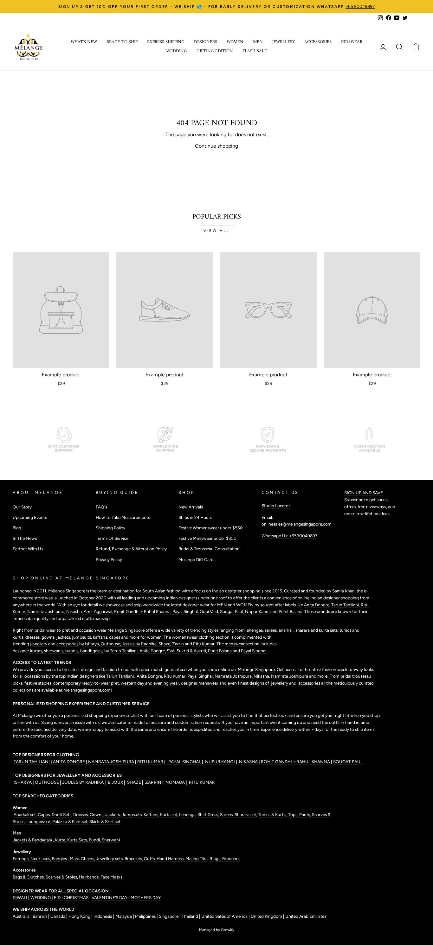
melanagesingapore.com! (87, 690)
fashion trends (117, 669)
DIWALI (20, 897)
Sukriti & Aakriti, (192, 650)
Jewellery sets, (110, 858)
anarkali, (287, 630)
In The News (25, 538)
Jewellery (283, 42)
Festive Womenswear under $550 (210, 527)
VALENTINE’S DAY (109, 897)
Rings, (216, 858)
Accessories (318, 42)
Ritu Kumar (204, 643)
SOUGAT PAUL (348, 761)
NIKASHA (248, 761)
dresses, (33, 637)
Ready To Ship (122, 42)
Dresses (80, 814)
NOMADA (175, 782)
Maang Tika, (197, 858)
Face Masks (111, 876)
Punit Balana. (291, 611)
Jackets (112, 814)
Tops (292, 814)
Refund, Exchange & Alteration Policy (131, 548)
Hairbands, (89, 876)
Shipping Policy (110, 527)
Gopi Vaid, (210, 611)
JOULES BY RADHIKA (83, 782)
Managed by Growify (216, 930)
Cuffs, (150, 858)
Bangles (60, 858)
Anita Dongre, (153, 650)
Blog (17, 527)
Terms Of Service (112, 538)
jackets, (64, 637)
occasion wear (93, 630)
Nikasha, (75, 611)
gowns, (49, 637)
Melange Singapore (256, 669)
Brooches (231, 858)
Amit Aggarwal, (99, 611)
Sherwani (111, 839)
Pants (304, 814)
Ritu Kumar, (175, 676)
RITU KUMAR (150, 761)
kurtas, (36, 650)
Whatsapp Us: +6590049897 (289, 535)
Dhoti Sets (61, 814)
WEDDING (40, 897)
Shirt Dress (207, 814)
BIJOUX (115, 782)
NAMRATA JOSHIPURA (111, 761)
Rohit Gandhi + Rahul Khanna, (143, 611)
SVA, (172, 650)
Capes (43, 814)
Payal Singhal (253, 650)
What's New (84, 42)
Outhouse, (111, 643)
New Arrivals (190, 506)
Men (258, 42)
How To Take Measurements (123, 517)
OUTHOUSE (47, 782)
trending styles (204, 630)
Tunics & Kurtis (272, 814)
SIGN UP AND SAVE (363, 492)
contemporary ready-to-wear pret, (87, 683)
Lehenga (187, 814)
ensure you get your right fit (323, 715)
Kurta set (168, 814)
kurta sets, (329, 630)
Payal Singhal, (186, 611)
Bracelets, (134, 858)
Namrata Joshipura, (234, 676)
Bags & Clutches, (29, 876)
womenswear (185, 637)
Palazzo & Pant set (69, 821)
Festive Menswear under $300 (207, 538)
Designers (205, 42)
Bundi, (95, 839)
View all (216, 230)
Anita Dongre (316, 604)
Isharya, (93, 643)
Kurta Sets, (78, 839)
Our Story (22, 506)
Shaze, (165, 643)
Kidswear (351, 42)
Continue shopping (216, 146)
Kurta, (60, 839)
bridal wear (45, 630)
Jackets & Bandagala (33, 839)
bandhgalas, (92, 650)
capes (115, 637)
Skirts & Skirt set (104, 821)
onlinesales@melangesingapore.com (297, 524)
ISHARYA (23, 782)
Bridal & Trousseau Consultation (209, 548)
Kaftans (151, 814)
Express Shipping (165, 42)
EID (57, 897)
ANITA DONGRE (69, 761)
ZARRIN (153, 782)
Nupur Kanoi (257, 611)
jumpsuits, (82, 637)
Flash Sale (254, 51)
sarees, (272, 630)
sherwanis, (54, 650)
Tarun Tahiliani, (346, 604)
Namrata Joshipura (45, 611)
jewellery (38, 643)
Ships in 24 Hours (195, 517)
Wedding (176, 51)
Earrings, (21, 858)
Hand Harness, (171, 858)
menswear (235, 643)
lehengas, (255, 630)
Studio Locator (276, 505)
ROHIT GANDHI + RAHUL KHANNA (296, 761)
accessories (67, 643)
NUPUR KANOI (219, 761)
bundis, (72, 650)
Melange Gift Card (196, 559)
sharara (303, 630)
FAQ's (101, 506)
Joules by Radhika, (140, 643)
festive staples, (38, 683)
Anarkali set (24, 814)
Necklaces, (41, 858)
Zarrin (178, 643)
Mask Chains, (83, 858)
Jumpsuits (132, 814)
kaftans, (101, 637)
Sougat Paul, (232, 611)
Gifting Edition (215, 51)
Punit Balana (220, 650)
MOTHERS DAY (146, 897)
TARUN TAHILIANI (32, 761)
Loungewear (38, 821)
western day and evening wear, (151, 683)
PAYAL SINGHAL (184, 761)
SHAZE (134, 782)
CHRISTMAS (76, 897)
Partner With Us (28, 548)
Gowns (96, 814)
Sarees (226, 814)
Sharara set (245, 814)
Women (235, 42)
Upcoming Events (30, 517)
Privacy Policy (109, 559)
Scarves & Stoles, (62, 876)
